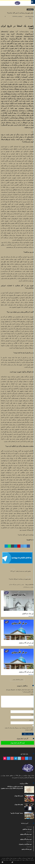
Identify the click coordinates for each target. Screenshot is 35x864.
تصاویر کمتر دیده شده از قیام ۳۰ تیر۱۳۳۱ (20, 570)
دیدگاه (32, 694)
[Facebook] (30, 758)
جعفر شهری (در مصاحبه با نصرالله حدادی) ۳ (20, 578)
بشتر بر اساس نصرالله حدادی (16, 584)
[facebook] (28, 546)
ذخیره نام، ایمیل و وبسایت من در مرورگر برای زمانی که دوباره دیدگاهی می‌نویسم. (19, 729)
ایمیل (32, 714)
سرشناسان (30, 9)
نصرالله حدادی (28, 16)
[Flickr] (15, 758)
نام (32, 709)
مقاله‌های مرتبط (29, 584)
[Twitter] (26, 758)
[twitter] (25, 546)
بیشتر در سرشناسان (28, 587)
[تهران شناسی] (17, 1)
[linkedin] (15, 546)
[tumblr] (12, 546)
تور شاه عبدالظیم (28, 613)
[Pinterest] (23, 758)
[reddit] (22, 546)
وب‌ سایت (31, 720)
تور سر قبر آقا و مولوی (26, 643)
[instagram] (8, 758)
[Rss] (4, 758)
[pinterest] (18, 546)
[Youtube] (12, 758)
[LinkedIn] (19, 758)
